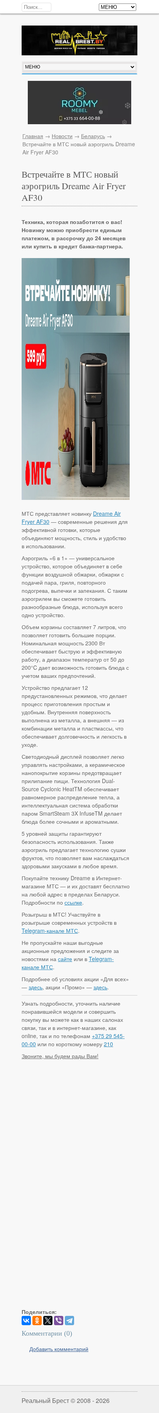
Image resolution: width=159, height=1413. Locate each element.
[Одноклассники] (37, 1320)
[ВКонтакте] (26, 1320)
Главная (32, 136)
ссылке (73, 902)
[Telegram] (69, 1320)
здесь (35, 987)
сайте (65, 959)
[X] (47, 1320)
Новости (62, 136)
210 (108, 1044)
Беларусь (93, 136)
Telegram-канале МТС (50, 930)
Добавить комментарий (58, 1349)
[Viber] (58, 1320)
